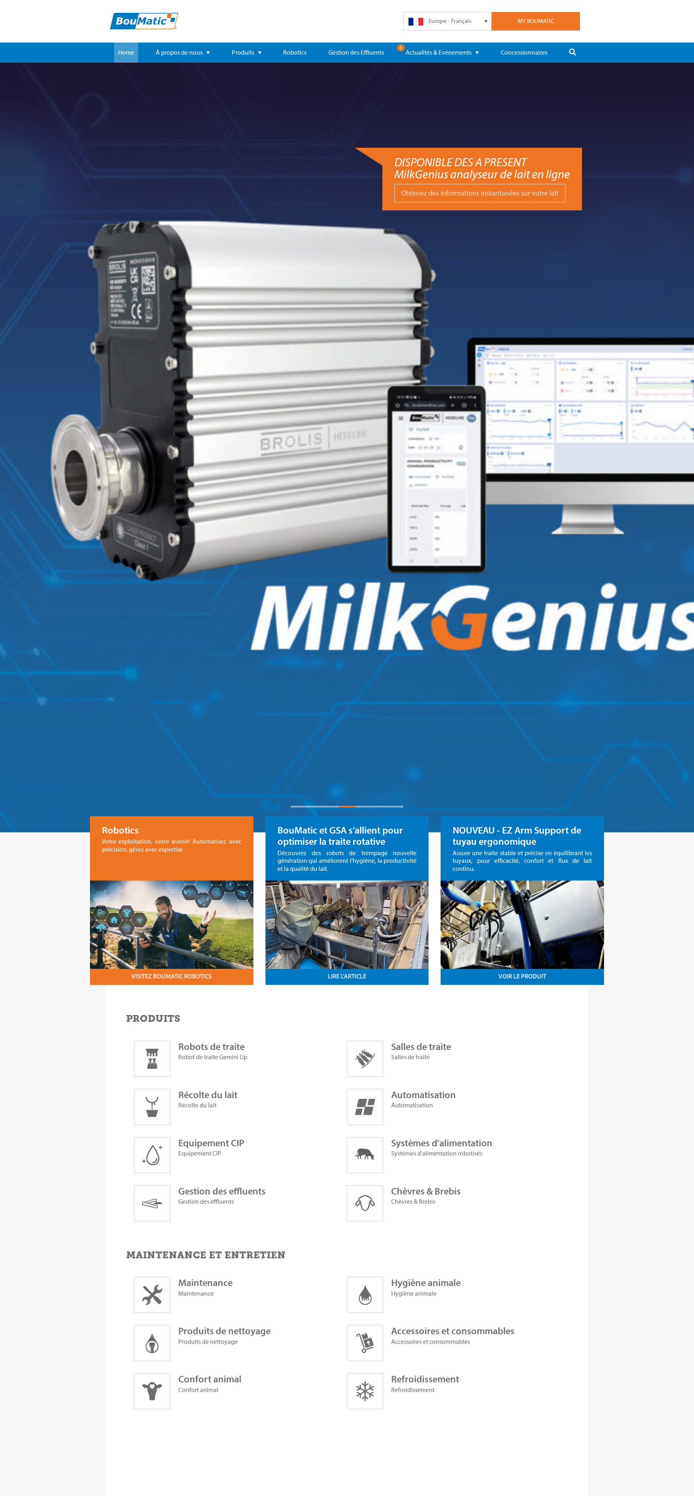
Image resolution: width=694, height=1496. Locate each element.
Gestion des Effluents (356, 52)
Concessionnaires (524, 52)
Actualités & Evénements (439, 52)
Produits (243, 52)
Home (126, 52)
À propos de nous (179, 52)
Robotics (294, 52)
